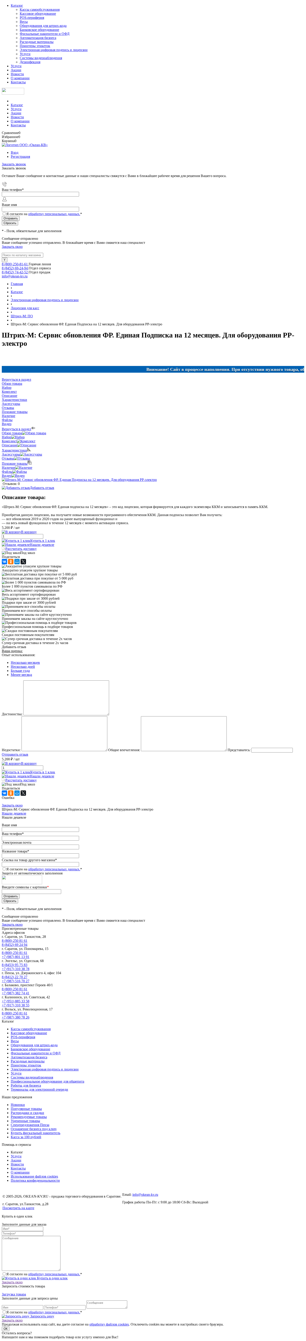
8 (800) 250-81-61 (15, 264)
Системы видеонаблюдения (41, 58)
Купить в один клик (52, 1278)
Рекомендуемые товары (29, 1117)
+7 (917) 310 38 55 (15, 1005)
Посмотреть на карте (18, 1208)
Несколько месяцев (25, 662)
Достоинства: (12, 714)
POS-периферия (32, 17)
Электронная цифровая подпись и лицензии (54, 50)
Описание (9, 445)
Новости (17, 74)
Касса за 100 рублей (26, 1137)
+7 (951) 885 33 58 (15, 1001)
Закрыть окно (12, 247)
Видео (6, 476)
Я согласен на (44, 214)
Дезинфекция (30, 62)
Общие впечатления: (124, 750)
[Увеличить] (79, 480)
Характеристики (14, 450)
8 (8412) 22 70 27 (14, 977)
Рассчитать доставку (21, 549)
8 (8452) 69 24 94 (14, 945)
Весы (24, 22)
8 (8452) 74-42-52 (15, 272)
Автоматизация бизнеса (38, 38)
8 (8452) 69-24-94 (15, 268)
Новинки (18, 1105)
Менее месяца (21, 675)
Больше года (20, 671)
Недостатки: (11, 750)
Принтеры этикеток (35, 46)
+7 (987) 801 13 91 (15, 957)
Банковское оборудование (39, 30)
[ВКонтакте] (4, 561)
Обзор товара (12, 433)
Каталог (17, 5)
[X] (23, 561)
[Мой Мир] (17, 561)
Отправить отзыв (15, 754)
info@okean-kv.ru (15, 276)
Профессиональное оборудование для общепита (47, 1081)
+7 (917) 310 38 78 (15, 969)
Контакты (18, 82)
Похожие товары (15, 463)
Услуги (25, 54)
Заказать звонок (14, 164)
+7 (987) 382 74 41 (15, 993)
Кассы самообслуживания (40, 9)
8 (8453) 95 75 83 (14, 965)
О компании (20, 78)
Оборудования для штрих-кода (43, 26)
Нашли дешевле (42, 545)
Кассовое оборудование (38, 13)
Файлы (7, 472)
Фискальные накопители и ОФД (44, 34)
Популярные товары (26, 1109)
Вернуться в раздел (16, 429)
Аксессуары (11, 454)
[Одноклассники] (10, 561)
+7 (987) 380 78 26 (15, 1017)
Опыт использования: (18, 655)
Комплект (9, 441)
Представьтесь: (239, 750)
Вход (14, 152)
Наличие (8, 467)
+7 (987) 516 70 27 (15, 981)
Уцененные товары (25, 1121)
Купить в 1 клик (42, 541)
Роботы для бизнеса (26, 1085)
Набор (6, 437)
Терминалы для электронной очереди (39, 1089)
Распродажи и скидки (27, 1113)
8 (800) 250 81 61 (14, 941)
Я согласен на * (44, 1274)
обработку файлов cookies (109, 1324)
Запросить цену (41, 1316)
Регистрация (20, 156)
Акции (16, 70)
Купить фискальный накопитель (35, 1133)
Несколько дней (23, 666)
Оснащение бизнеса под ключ (33, 1129)
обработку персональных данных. (54, 214)
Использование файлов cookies (34, 1176)
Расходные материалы (37, 42)
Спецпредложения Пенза (30, 1125)
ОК (6, 1328)
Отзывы (8, 458)
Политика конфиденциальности (35, 1180)
